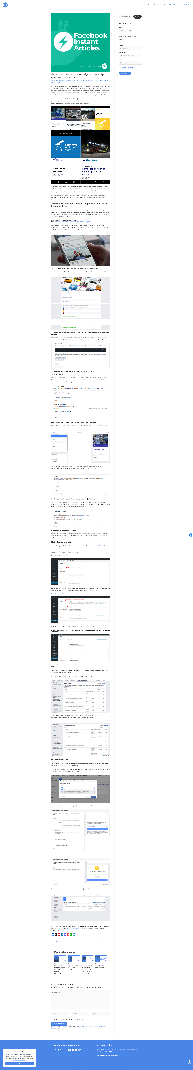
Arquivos (121, 27)
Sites (88, 80)
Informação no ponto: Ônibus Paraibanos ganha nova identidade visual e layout (87, 968)
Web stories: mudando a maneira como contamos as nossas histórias (59, 968)
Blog (180, 4)
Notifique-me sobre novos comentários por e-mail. (68, 1019)
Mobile (76, 80)
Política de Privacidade (19, 1060)
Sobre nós (155, 4)
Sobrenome (122, 52)
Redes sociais (83, 80)
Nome (121, 45)
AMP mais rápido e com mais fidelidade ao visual (73, 966)
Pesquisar (137, 16)
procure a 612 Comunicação (74, 928)
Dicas (72, 80)
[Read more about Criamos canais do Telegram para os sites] (101, 958)
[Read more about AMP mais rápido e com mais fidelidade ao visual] (74, 958)
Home (148, 4)
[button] (58, 119)
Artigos (67, 80)
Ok (19, 1063)
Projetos (163, 4)
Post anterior (56, 941)
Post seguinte (105, 941)
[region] (19, 1058)
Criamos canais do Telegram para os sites (101, 966)
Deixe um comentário (57, 80)
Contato (186, 4)
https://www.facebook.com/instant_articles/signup (73, 222)
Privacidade (171, 4)
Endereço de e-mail (125, 60)
